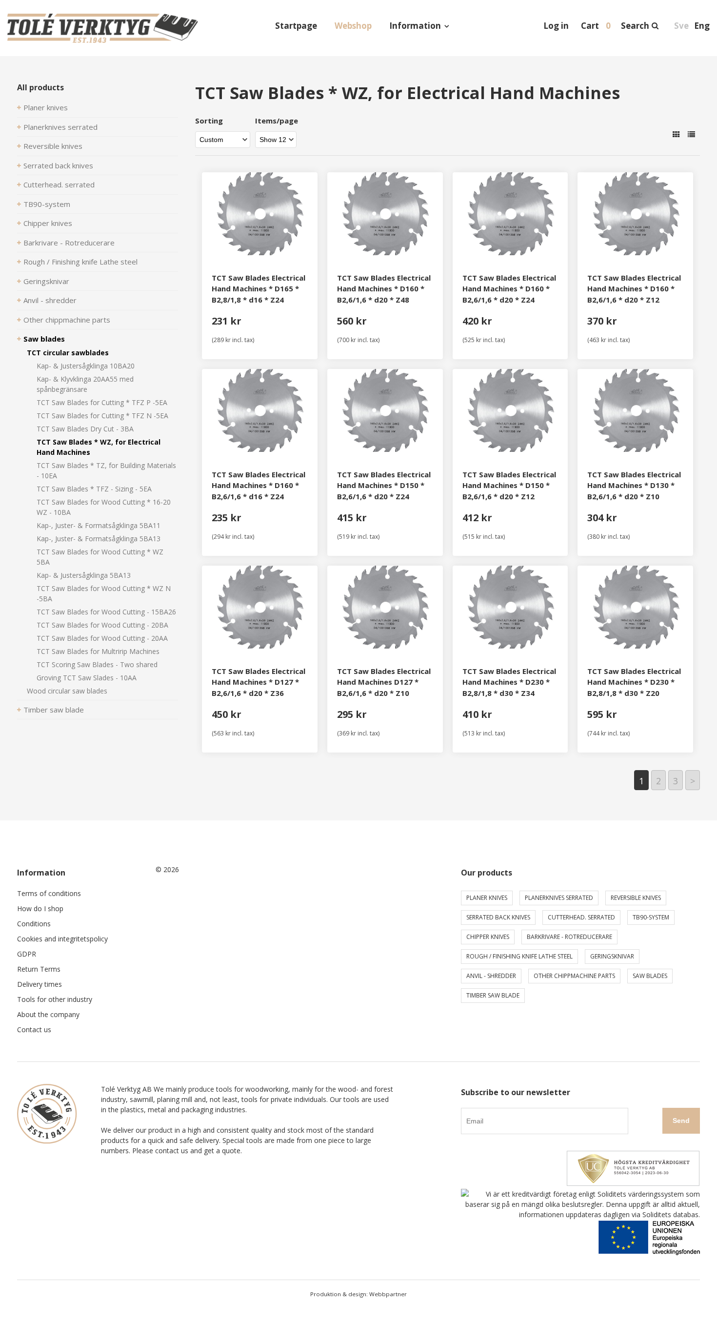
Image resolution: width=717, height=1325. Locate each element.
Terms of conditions (49, 893)
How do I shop (40, 908)
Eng (702, 25)
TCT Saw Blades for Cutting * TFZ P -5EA (102, 402)
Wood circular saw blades (67, 690)
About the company (48, 1014)
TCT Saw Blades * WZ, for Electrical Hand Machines (98, 447)
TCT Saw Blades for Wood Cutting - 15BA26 (106, 611)
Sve (681, 25)
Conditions (34, 923)
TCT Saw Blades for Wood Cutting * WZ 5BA (100, 557)
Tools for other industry (54, 999)
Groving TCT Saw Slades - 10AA (87, 677)
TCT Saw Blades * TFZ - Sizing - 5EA (94, 488)
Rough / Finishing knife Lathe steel (80, 261)
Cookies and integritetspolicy (62, 938)
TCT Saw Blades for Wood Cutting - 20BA (102, 625)
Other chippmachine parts (66, 320)
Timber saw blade (53, 709)
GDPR (26, 953)
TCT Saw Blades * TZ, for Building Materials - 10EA (106, 470)
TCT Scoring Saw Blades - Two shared (97, 664)
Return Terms (38, 969)
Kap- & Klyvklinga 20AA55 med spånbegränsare (85, 384)
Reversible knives (52, 146)
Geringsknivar (46, 281)
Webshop (353, 25)
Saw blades (44, 339)
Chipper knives (47, 223)
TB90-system (46, 204)
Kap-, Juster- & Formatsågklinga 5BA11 (98, 525)
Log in (556, 25)
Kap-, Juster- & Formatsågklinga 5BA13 (98, 538)
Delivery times (39, 984)
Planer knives (45, 107)
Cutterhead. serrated (59, 184)
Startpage (296, 25)
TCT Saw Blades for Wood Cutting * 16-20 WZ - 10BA (104, 507)
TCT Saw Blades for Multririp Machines (98, 651)
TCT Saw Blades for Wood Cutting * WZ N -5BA (104, 593)
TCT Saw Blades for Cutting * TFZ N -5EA (102, 415)
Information (415, 25)
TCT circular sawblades (68, 352)
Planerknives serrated (60, 127)
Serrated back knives (58, 165)
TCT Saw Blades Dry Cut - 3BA (85, 428)
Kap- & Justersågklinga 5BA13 (84, 575)
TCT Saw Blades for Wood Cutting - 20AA (102, 638)
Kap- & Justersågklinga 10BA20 (86, 365)
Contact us (34, 1029)
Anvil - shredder (50, 300)
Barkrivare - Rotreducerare (69, 242)
